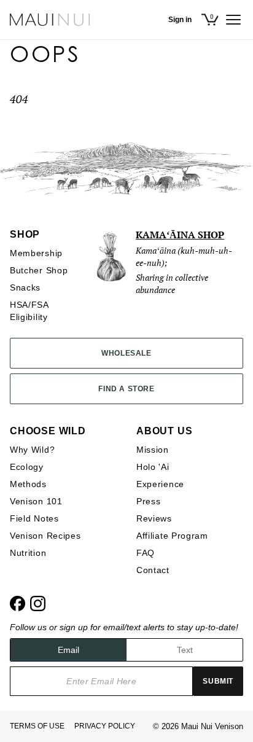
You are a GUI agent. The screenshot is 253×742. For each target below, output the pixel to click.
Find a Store (126, 389)
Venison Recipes (45, 536)
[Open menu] (233, 19)
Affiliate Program (172, 536)
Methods (28, 484)
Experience (160, 484)
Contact (152, 570)
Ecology (27, 467)
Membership (36, 253)
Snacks (25, 287)
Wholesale (126, 353)
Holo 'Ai (152, 467)
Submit (218, 681)
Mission (152, 450)
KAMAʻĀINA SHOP (180, 234)
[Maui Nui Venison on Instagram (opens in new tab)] (37, 603)
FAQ (145, 553)
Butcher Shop (39, 270)
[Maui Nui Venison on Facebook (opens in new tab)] (17, 603)
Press (148, 501)
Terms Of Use (37, 726)
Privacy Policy (104, 726)
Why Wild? (32, 450)
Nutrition (28, 553)
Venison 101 (36, 501)
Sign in (180, 19)
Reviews (154, 518)
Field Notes (34, 518)
